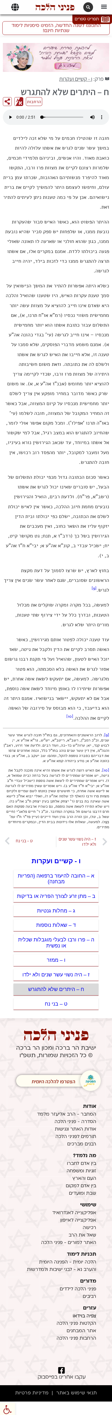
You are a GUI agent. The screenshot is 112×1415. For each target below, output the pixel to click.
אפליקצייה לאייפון (78, 1220)
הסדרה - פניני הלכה (75, 1122)
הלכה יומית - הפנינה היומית (67, 1262)
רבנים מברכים (81, 1144)
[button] (104, 6)
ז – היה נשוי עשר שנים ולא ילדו (56, 975)
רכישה (89, 1228)
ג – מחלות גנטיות (56, 911)
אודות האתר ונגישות (75, 1129)
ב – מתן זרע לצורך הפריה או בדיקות (56, 896)
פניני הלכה (55, 7)
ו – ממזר (56, 960)
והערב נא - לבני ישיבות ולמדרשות (61, 1269)
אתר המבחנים (81, 1331)
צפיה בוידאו (84, 1316)
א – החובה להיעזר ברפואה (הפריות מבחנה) (56, 879)
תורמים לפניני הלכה (75, 1137)
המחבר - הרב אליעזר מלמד (66, 1114)
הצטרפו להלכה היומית (53, 1081)
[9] (94, 588)
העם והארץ (84, 1178)
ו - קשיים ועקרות (75, 79)
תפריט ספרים (87, 19)
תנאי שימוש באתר (76, 1393)
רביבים (89, 1296)
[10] (69, 716)
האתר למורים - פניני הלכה (68, 1243)
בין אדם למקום (81, 1186)
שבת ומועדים (82, 1193)
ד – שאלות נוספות (56, 925)
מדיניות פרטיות (32, 1393)
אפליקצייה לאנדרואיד (74, 1213)
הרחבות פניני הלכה (76, 1338)
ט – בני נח (56, 1004)
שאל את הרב (82, 1235)
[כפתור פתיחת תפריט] (15, 7)
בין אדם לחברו (81, 1163)
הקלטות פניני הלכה (76, 1323)
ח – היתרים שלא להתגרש (56, 989)
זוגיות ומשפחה (81, 1171)
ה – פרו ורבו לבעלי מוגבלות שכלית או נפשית (56, 943)
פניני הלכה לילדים (78, 1289)
